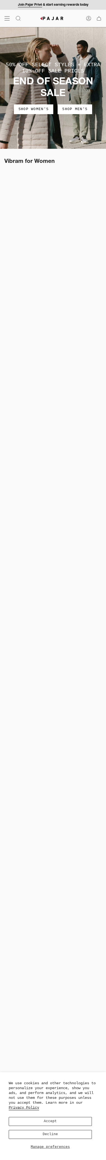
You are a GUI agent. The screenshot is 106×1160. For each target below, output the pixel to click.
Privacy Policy (24, 1107)
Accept (50, 1121)
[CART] (99, 18)
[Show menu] (7, 18)
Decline (50, 1134)
